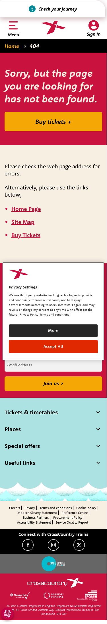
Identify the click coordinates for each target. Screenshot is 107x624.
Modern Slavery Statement (37, 512)
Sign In (93, 34)
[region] (53, 311)
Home (12, 46)
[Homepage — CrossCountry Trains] (53, 28)
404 (34, 46)
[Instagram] (53, 545)
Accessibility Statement (34, 522)
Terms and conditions (56, 508)
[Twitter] (79, 545)
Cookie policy (86, 508)
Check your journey (57, 9)
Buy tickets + (53, 122)
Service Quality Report (71, 522)
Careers (14, 508)
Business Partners (36, 517)
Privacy (29, 508)
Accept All (53, 346)
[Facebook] (27, 545)
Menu (13, 34)
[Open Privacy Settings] (7, 613)
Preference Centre (74, 512)
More (53, 330)
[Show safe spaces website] (53, 563)
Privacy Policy (29, 314)
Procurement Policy (67, 517)
